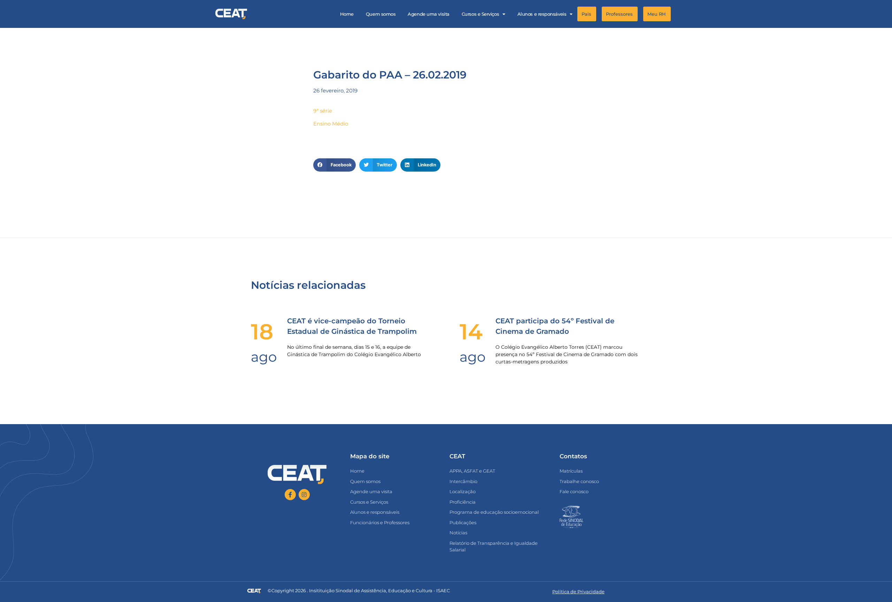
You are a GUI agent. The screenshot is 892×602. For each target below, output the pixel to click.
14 (471, 331)
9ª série (322, 110)
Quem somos (381, 14)
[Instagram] (304, 494)
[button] (680, 14)
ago (264, 356)
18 (262, 331)
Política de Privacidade (578, 591)
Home (347, 14)
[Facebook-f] (290, 494)
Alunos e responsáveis (542, 14)
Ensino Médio (330, 123)
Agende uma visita (428, 14)
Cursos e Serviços (480, 14)
